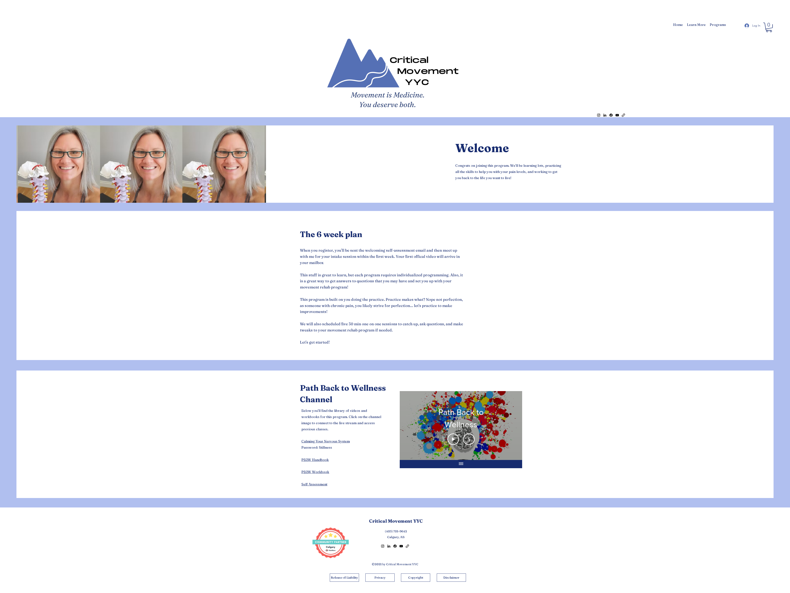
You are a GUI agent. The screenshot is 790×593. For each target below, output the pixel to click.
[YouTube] (617, 115)
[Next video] (513, 425)
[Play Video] (453, 439)
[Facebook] (611, 115)
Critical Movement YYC (396, 521)
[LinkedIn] (605, 115)
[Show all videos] (461, 464)
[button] (696, 25)
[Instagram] (599, 115)
